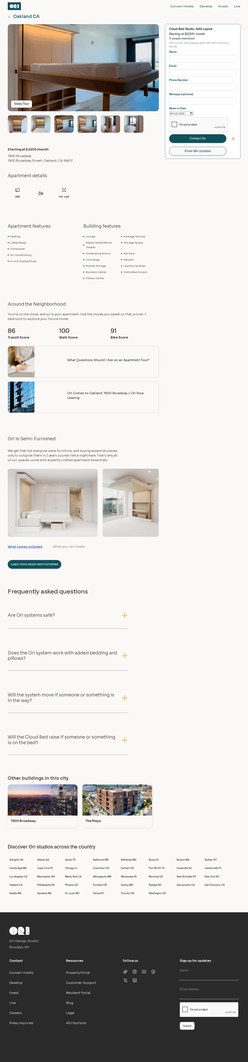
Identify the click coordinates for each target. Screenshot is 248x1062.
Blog (69, 1003)
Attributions (76, 1023)
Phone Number (178, 80)
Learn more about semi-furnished (34, 564)
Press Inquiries (21, 1023)
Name (173, 52)
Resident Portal (78, 993)
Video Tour (21, 104)
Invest (223, 6)
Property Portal (78, 973)
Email (173, 66)
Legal (70, 1013)
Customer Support (81, 983)
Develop (206, 6)
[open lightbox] (83, 69)
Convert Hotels (182, 6)
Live (237, 6)
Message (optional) (181, 94)
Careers (15, 1013)
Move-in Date (177, 108)
